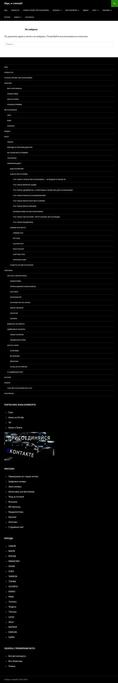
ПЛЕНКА (10, 126)
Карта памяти (16, 308)
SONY (11, 571)
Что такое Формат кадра (24, 185)
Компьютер (15, 297)
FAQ (5, 10)
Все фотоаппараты (17, 656)
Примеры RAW (19, 260)
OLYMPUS (13, 587)
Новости (15, 10)
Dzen (10, 413)
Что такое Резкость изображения (29, 195)
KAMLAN (12, 632)
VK (9, 423)
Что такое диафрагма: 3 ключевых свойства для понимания (43, 190)
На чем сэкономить (17, 276)
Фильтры (14, 361)
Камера (13, 318)
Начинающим (14, 163)
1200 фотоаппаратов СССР (19, 388)
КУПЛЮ (7, 17)
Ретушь (16, 238)
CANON (12, 546)
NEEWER (12, 627)
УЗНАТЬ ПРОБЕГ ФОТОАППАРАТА (36, 10)
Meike (11, 597)
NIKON (11, 551)
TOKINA (12, 582)
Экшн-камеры (17, 334)
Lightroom (18, 244)
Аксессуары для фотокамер (21, 492)
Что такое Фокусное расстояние (29, 201)
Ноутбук (14, 292)
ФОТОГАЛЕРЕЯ (71, 10)
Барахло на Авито (16, 324)
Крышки (12, 517)
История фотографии (17, 153)
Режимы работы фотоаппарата (28, 211)
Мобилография (14, 104)
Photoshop (18, 249)
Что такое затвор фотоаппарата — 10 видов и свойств (39, 179)
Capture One (19, 254)
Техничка (11, 158)
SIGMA (11, 566)
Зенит (11, 622)
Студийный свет (15, 372)
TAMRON (12, 577)
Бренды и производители (19, 147)
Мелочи (14, 313)
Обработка (18, 233)
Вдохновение (17, 169)
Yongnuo (12, 607)
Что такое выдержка (23, 222)
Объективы (12, 94)
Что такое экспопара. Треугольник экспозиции (36, 217)
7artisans (12, 602)
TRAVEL (10, 142)
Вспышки (15, 356)
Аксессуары (13, 99)
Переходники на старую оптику (23, 477)
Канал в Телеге (15, 428)
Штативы (14, 351)
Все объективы (15, 661)
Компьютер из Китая (20, 302)
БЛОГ (94, 10)
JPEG (9, 115)
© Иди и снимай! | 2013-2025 (16, 679)
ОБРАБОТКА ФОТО (18, 227)
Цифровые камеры (16, 329)
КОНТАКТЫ (29, 17)
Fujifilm (11, 637)
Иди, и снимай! (13, 3)
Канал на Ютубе (16, 418)
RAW (9, 120)
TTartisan (12, 612)
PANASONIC (14, 561)
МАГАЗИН (106, 10)
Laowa (11, 617)
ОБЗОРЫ (56, 10)
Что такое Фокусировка (24, 206)
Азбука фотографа (19, 174)
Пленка (11, 666)
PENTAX (12, 556)
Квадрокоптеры (18, 340)
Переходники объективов (23, 286)
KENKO (11, 592)
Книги (16, 17)
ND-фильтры (14, 507)
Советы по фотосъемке (21, 265)
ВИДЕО (85, 10)
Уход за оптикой (18, 367)
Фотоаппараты (14, 88)
